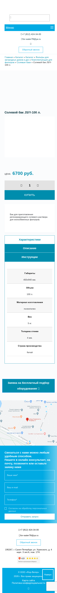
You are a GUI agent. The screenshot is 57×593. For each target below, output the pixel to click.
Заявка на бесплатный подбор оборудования (28, 385)
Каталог (19, 57)
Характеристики (30, 239)
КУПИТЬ (29, 195)
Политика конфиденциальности (28, 583)
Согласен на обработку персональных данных (28, 509)
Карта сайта (28, 580)
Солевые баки (24, 62)
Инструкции (30, 257)
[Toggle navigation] (52, 27)
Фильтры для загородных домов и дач (27, 58)
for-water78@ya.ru (32, 39)
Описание (29, 248)
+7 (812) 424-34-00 (31, 34)
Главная (9, 57)
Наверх (48, 574)
